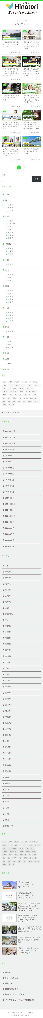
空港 (14, 401)
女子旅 (28, 391)
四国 (7, 327)
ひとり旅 (17, 382)
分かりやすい (13, 391)
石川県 (10, 264)
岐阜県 (10, 275)
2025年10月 (10, 443)
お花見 (10, 382)
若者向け (30, 401)
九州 (7, 337)
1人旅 (4, 382)
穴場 (4, 401)
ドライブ (30, 385)
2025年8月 (9, 456)
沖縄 (7, 353)
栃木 (21, 395)
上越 (27, 388)
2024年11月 (10, 510)
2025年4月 (9, 480)
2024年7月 (9, 534)
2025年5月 (9, 474)
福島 (31, 398)
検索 (4, 175)
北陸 (7, 260)
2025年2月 (9, 492)
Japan (10, 364)
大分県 (10, 347)
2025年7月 (9, 461)
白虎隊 (14, 398)
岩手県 (10, 205)
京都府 (10, 293)
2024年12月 (10, 504)
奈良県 (10, 302)
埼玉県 (10, 229)
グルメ (17, 385)
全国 (7, 359)
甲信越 (8, 244)
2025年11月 (10, 437)
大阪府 (10, 296)
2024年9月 (9, 522)
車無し (4, 404)
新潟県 (10, 248)
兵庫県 (10, 299)
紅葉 (19, 401)
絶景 (24, 401)
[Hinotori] (21, 14)
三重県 (10, 280)
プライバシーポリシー (16, 1012)
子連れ (4, 395)
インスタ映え (33, 382)
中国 (7, 308)
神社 (20, 398)
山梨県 (10, 251)
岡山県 (10, 315)
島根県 (10, 312)
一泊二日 (21, 388)
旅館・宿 (9, 369)
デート (23, 385)
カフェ (4, 385)
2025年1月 (9, 498)
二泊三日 (5, 391)
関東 (7, 216)
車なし (37, 401)
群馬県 (10, 238)
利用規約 (30, 1012)
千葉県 (10, 226)
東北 (7, 200)
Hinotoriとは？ (12, 978)
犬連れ (34, 395)
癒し (4, 398)
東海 (7, 270)
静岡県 (10, 277)
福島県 (10, 211)
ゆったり (24, 382)
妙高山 (34, 391)
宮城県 (10, 208)
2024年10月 (10, 516)
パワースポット (12, 388)
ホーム (8, 972)
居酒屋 (11, 395)
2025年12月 (10, 431)
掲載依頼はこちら (12, 989)
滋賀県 (10, 291)
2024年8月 (9, 528)
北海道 (8, 194)
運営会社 (9, 983)
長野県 (10, 254)
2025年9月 (9, 449)
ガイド (11, 385)
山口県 (10, 321)
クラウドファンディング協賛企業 (19, 1000)
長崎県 (10, 344)
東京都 (10, 221)
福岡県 (10, 341)
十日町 (22, 391)
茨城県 (10, 232)
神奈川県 (11, 224)
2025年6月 (9, 468)
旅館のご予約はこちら (14, 994)
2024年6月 (9, 540)
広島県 (10, 318)
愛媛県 (10, 331)
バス (4, 388)
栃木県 (10, 235)
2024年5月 (9, 546)
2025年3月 (9, 486)
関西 (7, 286)
